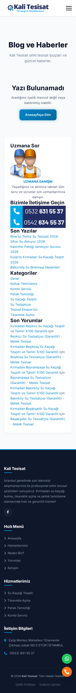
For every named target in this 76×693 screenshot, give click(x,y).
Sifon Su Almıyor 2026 (27, 241)
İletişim (13, 568)
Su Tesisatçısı (20, 304)
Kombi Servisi (20, 289)
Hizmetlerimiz (18, 545)
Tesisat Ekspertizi (23, 309)
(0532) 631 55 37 (22, 653)
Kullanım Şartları (50, 684)
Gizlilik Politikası (25, 684)
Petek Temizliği (22, 294)
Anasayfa (14, 538)
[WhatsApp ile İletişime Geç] (67, 659)
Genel (14, 279)
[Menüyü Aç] (69, 8)
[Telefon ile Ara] (67, 672)
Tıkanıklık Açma (22, 315)
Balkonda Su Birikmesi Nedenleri (35, 267)
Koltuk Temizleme (23, 284)
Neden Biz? (16, 553)
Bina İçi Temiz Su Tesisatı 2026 (34, 236)
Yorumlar (14, 560)
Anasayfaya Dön (38, 115)
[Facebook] (8, 512)
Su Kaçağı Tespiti (23, 299)
